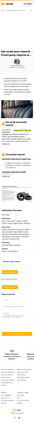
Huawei (19, 221)
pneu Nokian (15, 236)
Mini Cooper (19, 229)
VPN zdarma (21, 375)
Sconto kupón (5, 377)
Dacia (4, 229)
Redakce (4, 392)
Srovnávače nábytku (7, 380)
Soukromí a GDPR (23, 400)
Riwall (10, 223)
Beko (3, 221)
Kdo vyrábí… (6, 214)
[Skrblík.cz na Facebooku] (14, 417)
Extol (8, 221)
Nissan (27, 229)
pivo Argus (16, 245)
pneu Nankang (24, 234)
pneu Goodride (7, 232)
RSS (18, 398)
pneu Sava (5, 239)
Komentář (6, 313)
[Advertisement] (17, 31)
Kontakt (19, 403)
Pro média (20, 395)
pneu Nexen (6, 236)
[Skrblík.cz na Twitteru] (19, 417)
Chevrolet (10, 229)
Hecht (13, 221)
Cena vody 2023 (22, 372)
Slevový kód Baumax (8, 372)
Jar (8, 251)
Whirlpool (27, 223)
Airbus (4, 251)
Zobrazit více (6, 144)
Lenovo (4, 223)
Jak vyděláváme (6, 395)
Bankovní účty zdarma (24, 369)
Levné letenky (21, 380)
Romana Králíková (17, 66)
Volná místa (5, 398)
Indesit (25, 221)
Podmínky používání (7, 400)
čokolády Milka (7, 245)
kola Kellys (14, 251)
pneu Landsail (13, 234)
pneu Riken (25, 236)
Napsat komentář (9, 272)
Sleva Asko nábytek (23, 377)
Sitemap (3, 403)
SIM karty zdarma (6, 375)
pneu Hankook (18, 232)
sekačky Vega (18, 223)
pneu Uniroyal (15, 239)
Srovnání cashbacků (7, 369)
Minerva (26, 141)
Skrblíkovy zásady (23, 392)
